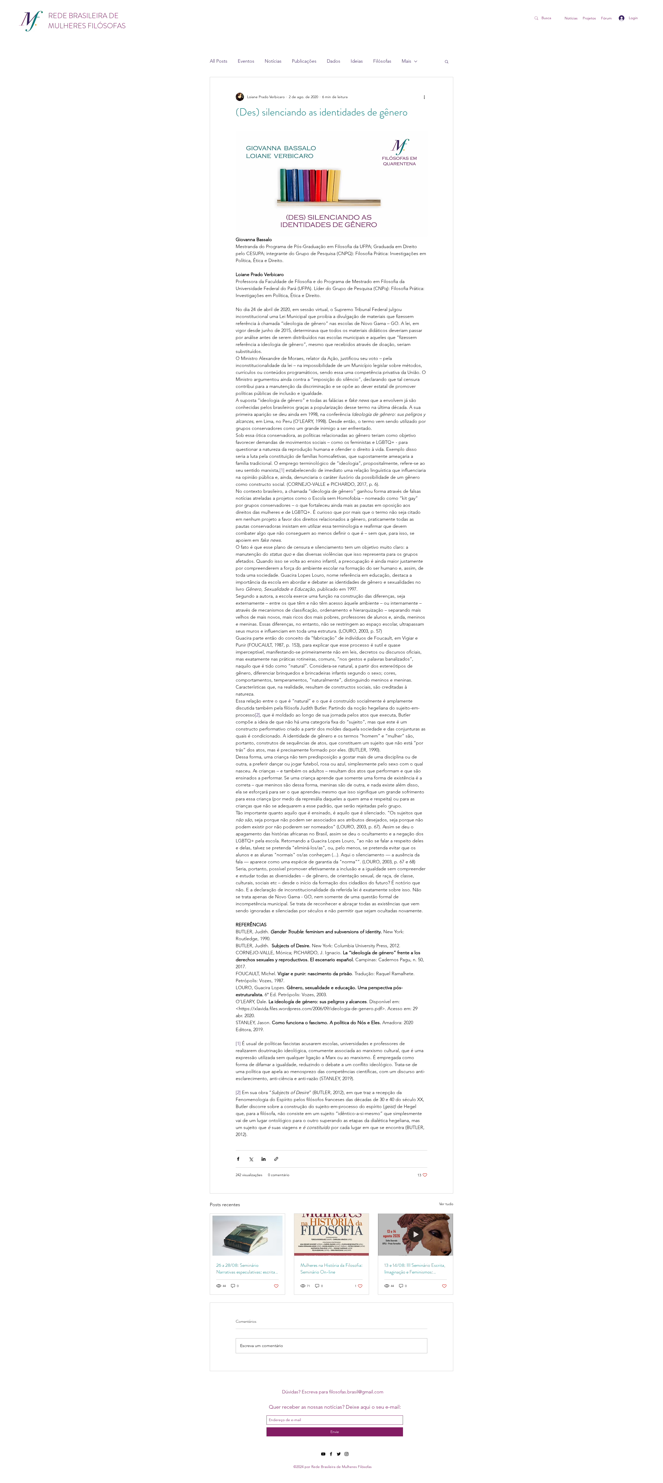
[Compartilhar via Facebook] (238, 1158)
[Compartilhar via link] (276, 1158)
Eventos (246, 61)
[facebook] (331, 1454)
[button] (446, 61)
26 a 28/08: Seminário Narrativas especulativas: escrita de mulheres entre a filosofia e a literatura (245, 1268)
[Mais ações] (424, 97)
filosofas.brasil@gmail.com (356, 1392)
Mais (406, 61)
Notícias (273, 61)
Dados (333, 61)
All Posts (218, 61)
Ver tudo (446, 1204)
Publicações (304, 61)
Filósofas (382, 61)
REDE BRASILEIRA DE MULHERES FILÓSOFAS (87, 21)
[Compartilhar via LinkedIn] (263, 1158)
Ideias (357, 61)
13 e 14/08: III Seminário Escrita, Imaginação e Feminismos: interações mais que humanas (414, 1268)
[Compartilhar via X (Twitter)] (250, 1158)
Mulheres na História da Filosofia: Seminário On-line (331, 1268)
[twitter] (338, 1454)
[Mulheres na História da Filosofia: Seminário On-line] (331, 1235)
